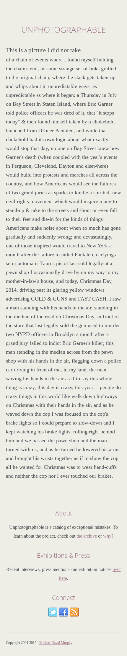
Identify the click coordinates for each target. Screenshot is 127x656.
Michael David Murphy (55, 643)
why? (108, 535)
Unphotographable (63, 29)
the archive (86, 535)
